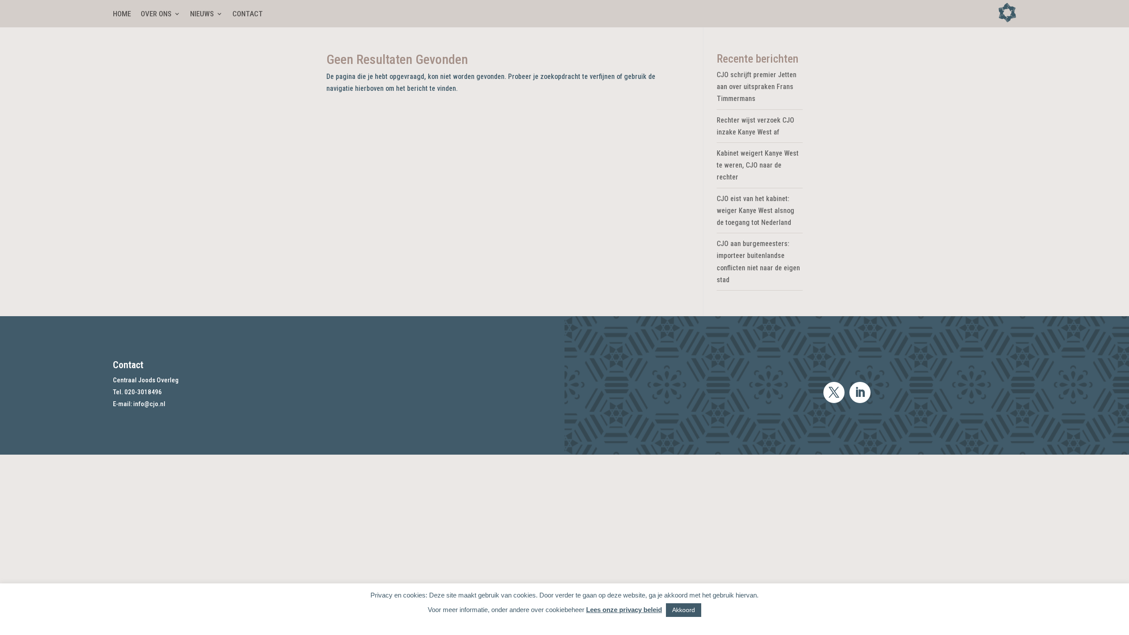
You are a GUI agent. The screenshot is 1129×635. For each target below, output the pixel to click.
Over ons (156, 14)
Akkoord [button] (683, 609)
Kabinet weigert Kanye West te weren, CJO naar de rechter (758, 165)
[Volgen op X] (834, 392)
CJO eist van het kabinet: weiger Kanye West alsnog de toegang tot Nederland (755, 210)
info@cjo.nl (149, 404)
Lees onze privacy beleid (624, 609)
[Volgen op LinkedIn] (860, 392)
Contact (247, 14)
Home (122, 14)
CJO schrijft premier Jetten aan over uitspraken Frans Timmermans (756, 87)
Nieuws (202, 14)
